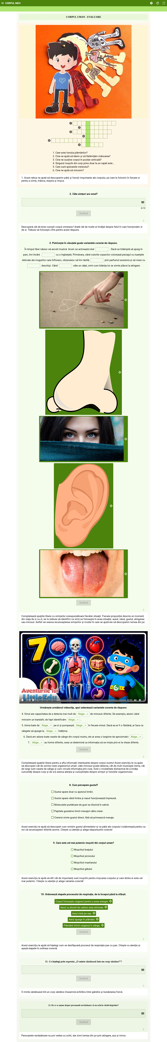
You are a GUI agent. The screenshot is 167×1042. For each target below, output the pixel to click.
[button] (83, 714)
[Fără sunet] (135, 700)
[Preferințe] (151, 3)
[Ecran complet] (164, 3)
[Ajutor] (157, 3)
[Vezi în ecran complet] (144, 700)
